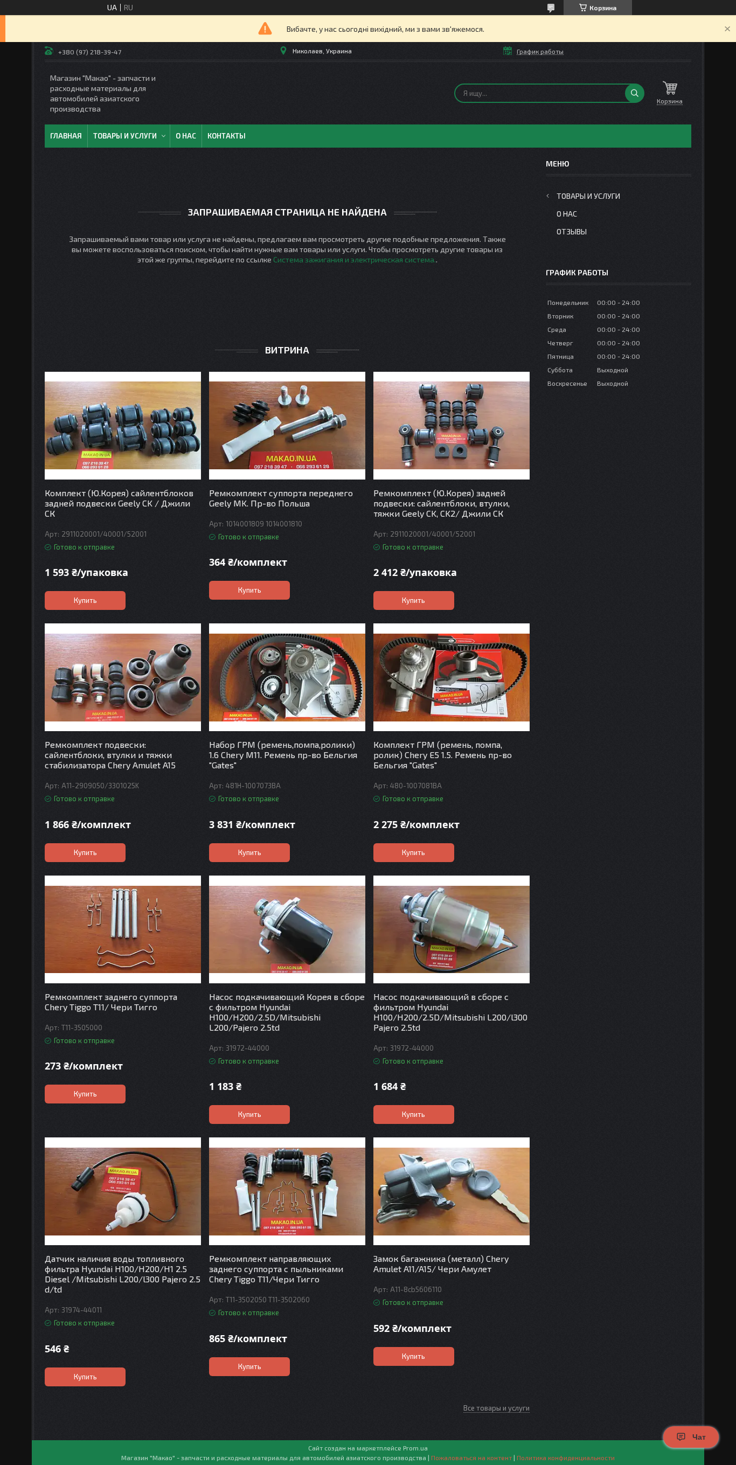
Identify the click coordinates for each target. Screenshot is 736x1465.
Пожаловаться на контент (471, 1457)
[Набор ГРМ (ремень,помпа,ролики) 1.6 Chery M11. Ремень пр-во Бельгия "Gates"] (287, 677)
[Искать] (634, 93)
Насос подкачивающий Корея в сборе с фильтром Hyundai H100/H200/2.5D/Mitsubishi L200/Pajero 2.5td (287, 1011)
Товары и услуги (125, 135)
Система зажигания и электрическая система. (354, 259)
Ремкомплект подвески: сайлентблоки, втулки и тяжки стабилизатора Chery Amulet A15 (110, 754)
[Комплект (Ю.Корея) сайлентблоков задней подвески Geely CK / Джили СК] (123, 426)
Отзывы (572, 231)
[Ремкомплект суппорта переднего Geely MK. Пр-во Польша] (287, 426)
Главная (66, 135)
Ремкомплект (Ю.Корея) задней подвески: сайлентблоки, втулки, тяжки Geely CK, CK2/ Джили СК (441, 503)
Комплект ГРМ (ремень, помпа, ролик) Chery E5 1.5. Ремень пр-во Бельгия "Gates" (442, 754)
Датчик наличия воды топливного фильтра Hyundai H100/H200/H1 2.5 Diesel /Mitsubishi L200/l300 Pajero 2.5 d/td (122, 1273)
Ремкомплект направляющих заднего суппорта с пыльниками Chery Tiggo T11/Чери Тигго (276, 1268)
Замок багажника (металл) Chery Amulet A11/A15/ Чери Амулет (441, 1263)
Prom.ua (415, 1448)
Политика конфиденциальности (566, 1457)
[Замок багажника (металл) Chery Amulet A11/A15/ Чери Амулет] (451, 1191)
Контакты (226, 135)
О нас (186, 135)
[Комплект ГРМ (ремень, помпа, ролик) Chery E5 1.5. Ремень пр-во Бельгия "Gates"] (451, 677)
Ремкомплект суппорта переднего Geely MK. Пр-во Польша (281, 498)
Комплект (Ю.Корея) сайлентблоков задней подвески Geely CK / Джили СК (119, 503)
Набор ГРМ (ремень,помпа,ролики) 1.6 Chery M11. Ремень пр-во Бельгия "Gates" (283, 754)
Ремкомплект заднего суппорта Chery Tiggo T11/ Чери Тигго (111, 1001)
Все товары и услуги (496, 1408)
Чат (699, 1437)
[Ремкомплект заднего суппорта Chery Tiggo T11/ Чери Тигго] (123, 929)
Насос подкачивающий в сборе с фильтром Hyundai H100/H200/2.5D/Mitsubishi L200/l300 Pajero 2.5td (450, 1011)
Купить (85, 600)
